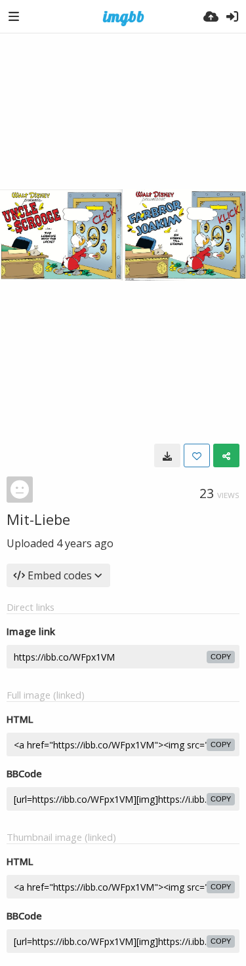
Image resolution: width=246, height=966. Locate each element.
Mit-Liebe (38, 519)
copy (221, 657)
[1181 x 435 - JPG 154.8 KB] (167, 455)
